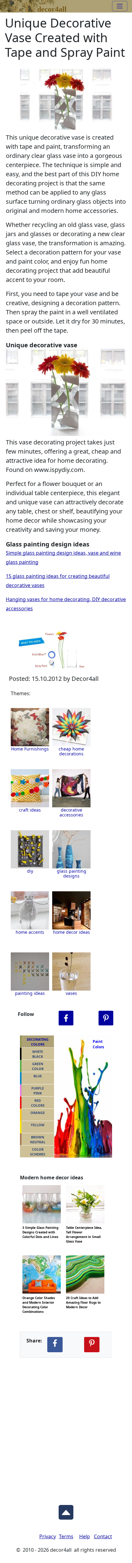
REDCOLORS (38, 1103)
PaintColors (97, 1044)
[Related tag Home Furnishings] (71, 727)
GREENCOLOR (38, 1066)
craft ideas (30, 810)
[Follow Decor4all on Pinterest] (106, 1018)
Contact (103, 1536)
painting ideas (30, 993)
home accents (30, 932)
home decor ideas (71, 932)
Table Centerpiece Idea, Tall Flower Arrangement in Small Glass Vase (84, 1227)
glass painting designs (71, 873)
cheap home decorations (71, 751)
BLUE (37, 1076)
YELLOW (38, 1125)
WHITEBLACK (37, 1054)
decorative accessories (71, 812)
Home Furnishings (30, 749)
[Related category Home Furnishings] (30, 727)
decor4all (52, 8)
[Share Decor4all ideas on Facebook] (55, 1344)
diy (30, 871)
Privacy (47, 1536)
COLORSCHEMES (37, 1152)
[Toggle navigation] (119, 6)
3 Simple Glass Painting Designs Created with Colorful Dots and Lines (40, 1227)
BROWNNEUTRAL (37, 1140)
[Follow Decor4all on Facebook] (66, 1018)
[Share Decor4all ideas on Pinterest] (91, 1344)
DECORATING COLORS (38, 1042)
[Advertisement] (66, 1426)
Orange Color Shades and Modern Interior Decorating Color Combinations (38, 1297)
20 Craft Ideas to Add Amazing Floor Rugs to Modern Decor (83, 1297)
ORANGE (37, 1112)
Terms (66, 1536)
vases (71, 993)
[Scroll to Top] (66, 1511)
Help (84, 1536)
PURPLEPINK (37, 1091)
